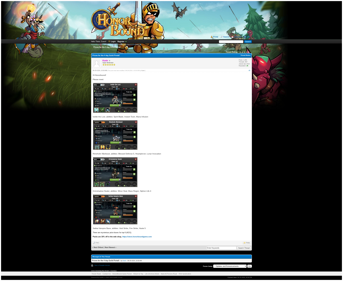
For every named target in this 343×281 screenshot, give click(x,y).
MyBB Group (117, 277)
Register (121, 42)
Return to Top (138, 274)
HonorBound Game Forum (122, 274)
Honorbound (111, 44)
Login (113, 42)
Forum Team (96, 274)
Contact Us (107, 274)
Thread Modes (246, 55)
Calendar (237, 37)
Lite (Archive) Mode (152, 274)
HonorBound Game (98, 44)
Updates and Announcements (128, 44)
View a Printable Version (102, 265)
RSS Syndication (185, 274)
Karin (143, 70)
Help (248, 37)
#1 (249, 70)
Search (226, 37)
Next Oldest (98, 247)
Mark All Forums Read (169, 274)
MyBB (101, 277)
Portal (215, 37)
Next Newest (110, 247)
